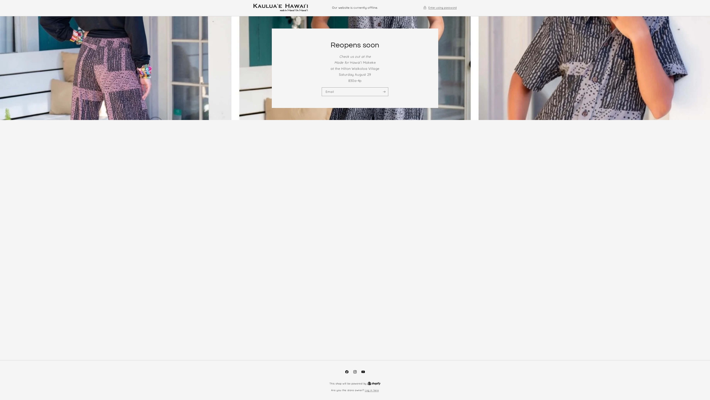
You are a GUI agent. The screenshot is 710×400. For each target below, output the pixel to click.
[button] (440, 7)
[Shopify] (374, 383)
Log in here (372, 390)
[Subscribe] (384, 91)
